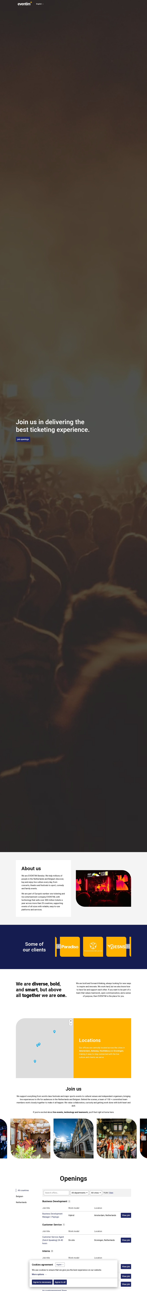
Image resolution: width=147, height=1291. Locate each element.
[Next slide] (127, 946)
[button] (39, 1044)
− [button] (71, 1024)
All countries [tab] (23, 1190)
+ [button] (71, 1021)
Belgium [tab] (19, 1196)
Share (111, 1193)
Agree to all (60, 1282)
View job (126, 1215)
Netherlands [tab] (21, 1202)
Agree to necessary (42, 1282)
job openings (23, 439)
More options (38, 1274)
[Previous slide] (58, 946)
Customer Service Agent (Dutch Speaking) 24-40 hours (53, 1240)
